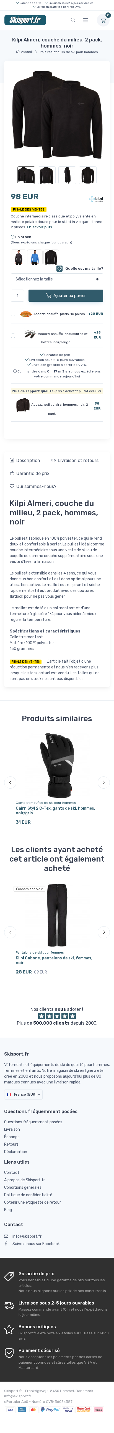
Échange (12, 1137)
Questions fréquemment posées (33, 1122)
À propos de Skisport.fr (24, 1180)
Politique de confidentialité (28, 1195)
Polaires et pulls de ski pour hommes (69, 52)
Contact (11, 1172)
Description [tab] (28, 460)
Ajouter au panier (69, 295)
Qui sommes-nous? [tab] (36, 486)
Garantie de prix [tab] (33, 473)
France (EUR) (25, 1094)
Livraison (12, 1129)
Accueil (27, 52)
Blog (8, 1210)
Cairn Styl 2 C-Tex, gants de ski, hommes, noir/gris (55, 810)
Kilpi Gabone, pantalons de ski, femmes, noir (54, 960)
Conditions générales (23, 1187)
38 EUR (97, 405)
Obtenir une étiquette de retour (32, 1202)
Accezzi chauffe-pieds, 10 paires (59, 314)
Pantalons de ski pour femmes (40, 952)
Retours (11, 1144)
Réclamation (15, 1151)
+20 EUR (95, 314)
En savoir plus (39, 227)
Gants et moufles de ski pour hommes (46, 803)
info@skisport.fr (27, 1236)
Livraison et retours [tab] (78, 460)
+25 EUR (97, 334)
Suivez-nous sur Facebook (36, 1244)
